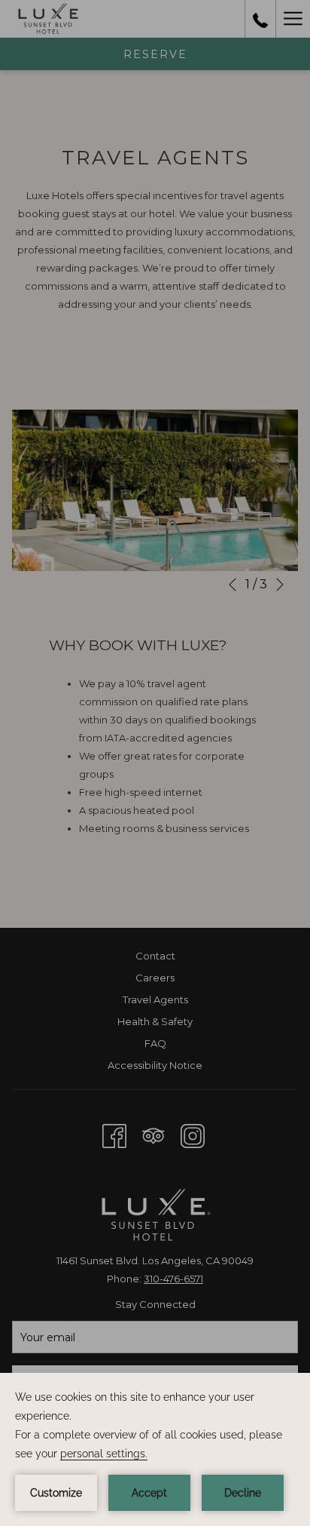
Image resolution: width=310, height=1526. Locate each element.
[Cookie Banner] (155, 1449)
